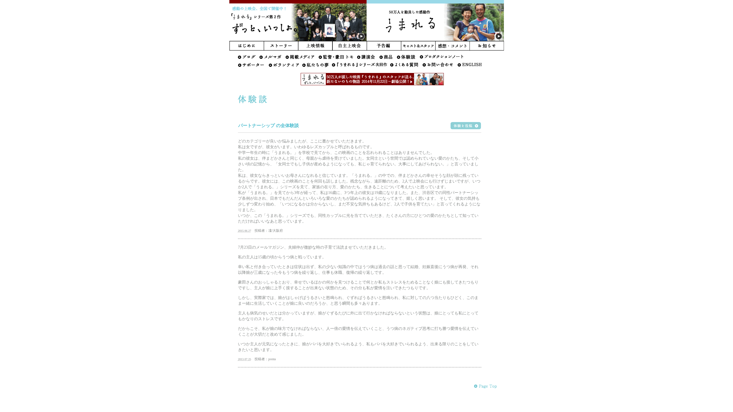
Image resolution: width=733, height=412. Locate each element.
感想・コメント (453, 46)
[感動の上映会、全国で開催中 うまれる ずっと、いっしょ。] (298, 40)
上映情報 (315, 46)
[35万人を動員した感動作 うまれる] (435, 40)
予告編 (384, 46)
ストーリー (281, 46)
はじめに (246, 46)
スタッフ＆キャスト (418, 46)
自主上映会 (349, 46)
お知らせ (487, 46)
